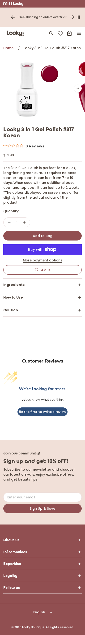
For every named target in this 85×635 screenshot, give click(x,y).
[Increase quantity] (24, 222)
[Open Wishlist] (60, 33)
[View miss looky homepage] (13, 4)
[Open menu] (79, 33)
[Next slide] (72, 17)
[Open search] (51, 33)
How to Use (13, 297)
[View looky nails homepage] (16, 33)
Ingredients (14, 284)
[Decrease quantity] (9, 222)
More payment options (42, 260)
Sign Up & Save (42, 508)
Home (8, 48)
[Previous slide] (13, 17)
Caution (10, 310)
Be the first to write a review (42, 412)
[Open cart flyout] (69, 33)
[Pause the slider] (79, 17)
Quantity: (11, 211)
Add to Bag (42, 235)
